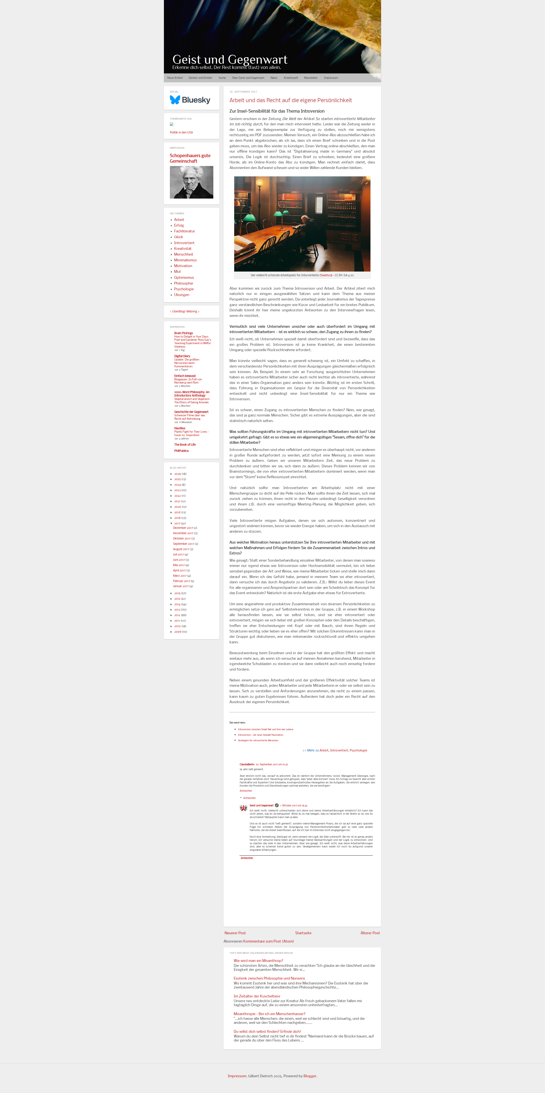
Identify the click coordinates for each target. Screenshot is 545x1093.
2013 (177, 609)
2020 (178, 507)
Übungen (181, 295)
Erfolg (179, 226)
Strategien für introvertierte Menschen (258, 741)
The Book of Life (185, 444)
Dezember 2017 (183, 528)
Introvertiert (339, 750)
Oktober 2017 (182, 538)
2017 (177, 523)
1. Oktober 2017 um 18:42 (293, 805)
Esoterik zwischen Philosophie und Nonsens (269, 979)
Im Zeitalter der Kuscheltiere (257, 996)
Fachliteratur (184, 231)
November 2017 (183, 533)
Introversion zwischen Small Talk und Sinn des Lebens (265, 729)
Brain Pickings (183, 333)
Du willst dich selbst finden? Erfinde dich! (267, 1032)
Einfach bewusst (185, 376)
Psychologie (358, 750)
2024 (178, 484)
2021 (177, 501)
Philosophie (183, 284)
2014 (177, 604)
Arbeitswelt (291, 78)
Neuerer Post (235, 933)
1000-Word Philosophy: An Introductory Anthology (191, 394)
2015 (177, 599)
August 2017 (181, 549)
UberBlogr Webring (184, 311)
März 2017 (180, 576)
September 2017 (184, 544)
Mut (177, 272)
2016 (177, 593)
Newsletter (311, 78)
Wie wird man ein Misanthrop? (258, 961)
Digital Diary (182, 356)
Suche (222, 78)
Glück (178, 237)
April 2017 (179, 570)
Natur (274, 78)
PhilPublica (181, 451)
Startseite (303, 933)
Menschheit (183, 255)
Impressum (331, 78)
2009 (178, 632)
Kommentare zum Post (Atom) (268, 942)
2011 (177, 620)
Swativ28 (326, 275)
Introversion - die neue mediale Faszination (260, 735)
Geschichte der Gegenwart (191, 412)
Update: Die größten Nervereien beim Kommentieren (186, 363)
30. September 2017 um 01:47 (272, 764)
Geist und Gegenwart (230, 59)
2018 (177, 518)
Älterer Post (370, 933)
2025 (177, 479)
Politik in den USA (181, 132)
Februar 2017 (182, 581)
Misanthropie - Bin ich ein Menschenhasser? (269, 1014)
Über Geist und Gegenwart (248, 78)
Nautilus (179, 428)
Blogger (310, 1076)
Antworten (246, 791)
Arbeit (324, 750)
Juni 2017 (179, 560)
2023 (177, 490)
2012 (177, 615)
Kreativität (183, 249)
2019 (177, 512)
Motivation (183, 266)
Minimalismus (185, 260)
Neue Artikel (175, 78)
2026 (178, 474)
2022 (177, 496)
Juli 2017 (178, 554)
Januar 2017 (181, 586)
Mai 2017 (179, 565)
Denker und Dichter (200, 78)
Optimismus (184, 278)
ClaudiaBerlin (247, 764)
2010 (177, 626)
